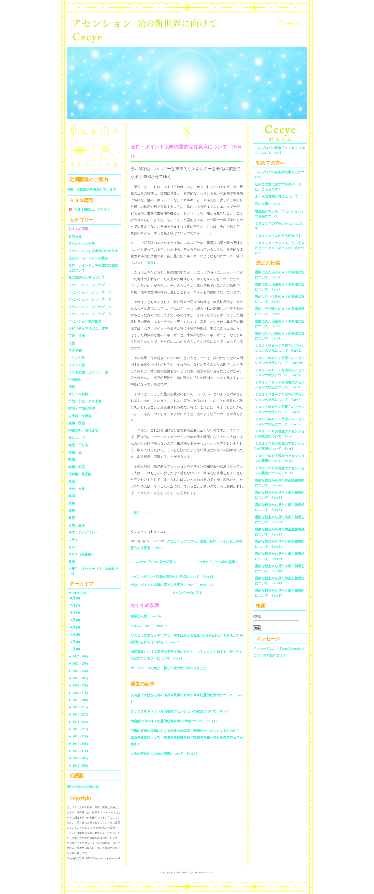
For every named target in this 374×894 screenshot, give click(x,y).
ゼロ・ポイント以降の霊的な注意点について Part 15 (173, 577)
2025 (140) (78, 656)
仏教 (71, 343)
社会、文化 (76, 489)
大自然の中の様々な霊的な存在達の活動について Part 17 (174, 721)
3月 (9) (75, 634)
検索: (257, 616)
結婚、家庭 (76, 467)
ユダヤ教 (75, 350)
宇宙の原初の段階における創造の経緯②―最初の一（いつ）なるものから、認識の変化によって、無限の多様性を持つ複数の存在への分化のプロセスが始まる (187, 737)
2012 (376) (78, 751)
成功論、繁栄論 (80, 474)
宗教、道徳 (76, 336)
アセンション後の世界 (85, 321)
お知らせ (75, 236)
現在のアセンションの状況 (88, 258)
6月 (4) (75, 612)
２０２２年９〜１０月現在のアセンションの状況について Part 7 (180, 711)
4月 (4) (75, 627)
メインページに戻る (187, 593)
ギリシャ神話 (78, 394)
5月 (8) (75, 620)
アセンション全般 (81, 243)
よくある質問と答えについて (276, 196)
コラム (73, 540)
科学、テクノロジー (83, 532)
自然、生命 (76, 525)
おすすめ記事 (78, 229)
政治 (71, 481)
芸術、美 (75, 452)
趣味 (71, 561)
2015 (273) (78, 729)
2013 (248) (78, 744)
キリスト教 (76, 358)
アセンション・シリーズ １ (89, 285)
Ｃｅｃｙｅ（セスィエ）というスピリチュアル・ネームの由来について (280, 248)
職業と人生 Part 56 (146, 616)
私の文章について (268, 204)
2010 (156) (78, 765)
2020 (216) (78, 693)
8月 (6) (75, 598)
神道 (71, 387)
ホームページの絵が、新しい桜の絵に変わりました (169, 668)
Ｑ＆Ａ (74, 547)
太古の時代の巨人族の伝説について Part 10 (164, 753)
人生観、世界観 (80, 416)
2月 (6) (75, 642)
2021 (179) (78, 685)
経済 (71, 496)
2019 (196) (78, 700)
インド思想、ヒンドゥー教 (88, 372)
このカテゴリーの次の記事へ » (219, 562)
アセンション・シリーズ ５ (89, 314)
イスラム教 (76, 365)
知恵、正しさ (78, 445)
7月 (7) (75, 605)
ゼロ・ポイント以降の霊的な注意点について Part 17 (171, 585)
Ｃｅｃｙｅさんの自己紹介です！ (280, 236)
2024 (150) (78, 663)
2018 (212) (78, 707)
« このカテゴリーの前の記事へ (153, 562)
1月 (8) (75, 649)
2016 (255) (78, 722)
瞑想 (71, 459)
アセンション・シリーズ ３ (89, 299)
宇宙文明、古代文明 (83, 430)
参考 (150, 263)
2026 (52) (77, 593)
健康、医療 (76, 423)
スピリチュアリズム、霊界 (187, 541)
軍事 (71, 503)
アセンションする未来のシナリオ (93, 251)
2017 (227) (78, 714)
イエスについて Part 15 (149, 626)
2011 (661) (78, 758)
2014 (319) (78, 736)
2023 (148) (78, 671)
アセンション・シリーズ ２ (89, 292)
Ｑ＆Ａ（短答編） (81, 554)
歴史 (71, 510)
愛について (76, 437)
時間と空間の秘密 (81, 408)
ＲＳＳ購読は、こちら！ (92, 209)
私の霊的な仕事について (86, 277)
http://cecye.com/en (83, 786)
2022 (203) (78, 678)
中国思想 (75, 379)
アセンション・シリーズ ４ (89, 307)
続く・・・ (142, 512)
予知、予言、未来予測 (85, 401)
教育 (71, 518)
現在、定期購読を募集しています (91, 189)
